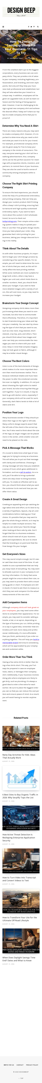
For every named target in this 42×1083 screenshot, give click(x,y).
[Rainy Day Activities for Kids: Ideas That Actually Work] (21, 738)
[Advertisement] (19, 1007)
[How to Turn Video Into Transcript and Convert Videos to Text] (21, 860)
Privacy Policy (32, 1065)
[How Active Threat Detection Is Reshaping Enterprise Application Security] (21, 818)
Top (22, 1078)
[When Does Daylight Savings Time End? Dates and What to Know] (21, 940)
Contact (20, 1065)
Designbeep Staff (16, 58)
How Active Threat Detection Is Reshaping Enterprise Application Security (18, 837)
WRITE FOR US (9, 1065)
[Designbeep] (21, 12)
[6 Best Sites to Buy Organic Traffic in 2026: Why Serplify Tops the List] (21, 778)
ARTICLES (21, 35)
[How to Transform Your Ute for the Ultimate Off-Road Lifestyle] (21, 901)
